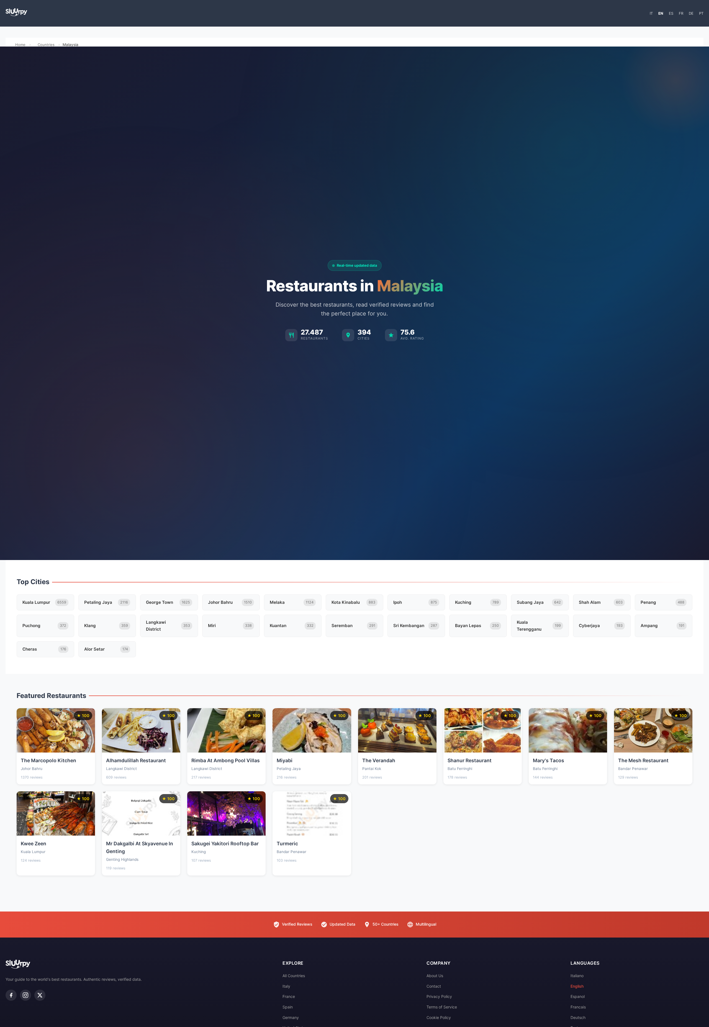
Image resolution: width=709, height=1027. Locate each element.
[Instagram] (25, 995)
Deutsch (578, 1017)
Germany (290, 1017)
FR (681, 13)
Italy (286, 986)
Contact (434, 986)
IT (651, 13)
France (288, 996)
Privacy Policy (439, 996)
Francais (578, 1007)
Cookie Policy (439, 1017)
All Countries (293, 975)
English (577, 986)
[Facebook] (11, 995)
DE (691, 13)
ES (671, 13)
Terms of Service (442, 1007)
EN (660, 13)
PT (701, 13)
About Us (435, 975)
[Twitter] (39, 995)
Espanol (578, 996)
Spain (287, 1007)
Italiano (577, 975)
